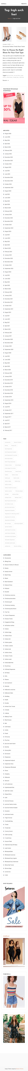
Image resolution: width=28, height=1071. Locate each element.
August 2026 (8, 133)
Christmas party (8, 471)
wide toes (21, 77)
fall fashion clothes (9, 625)
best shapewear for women (11, 455)
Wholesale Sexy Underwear (11, 861)
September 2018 (9, 400)
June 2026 (7, 137)
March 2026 (8, 147)
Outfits (6, 730)
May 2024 (7, 201)
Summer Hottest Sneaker (11, 807)
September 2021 (9, 309)
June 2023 (7, 238)
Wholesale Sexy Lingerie (11, 858)
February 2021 (8, 332)
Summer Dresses (9, 801)
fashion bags (8, 632)
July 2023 (7, 234)
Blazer (6, 578)
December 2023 (9, 218)
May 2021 (7, 322)
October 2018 (8, 396)
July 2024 (7, 194)
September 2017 (9, 413)
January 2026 (8, 153)
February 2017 (8, 430)
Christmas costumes (10, 595)
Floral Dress (8, 666)
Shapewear (8, 757)
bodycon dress (8, 465)
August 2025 (8, 167)
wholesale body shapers (10, 536)
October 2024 (8, 184)
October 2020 (8, 346)
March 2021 (8, 329)
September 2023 (9, 228)
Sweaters (7, 811)
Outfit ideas (8, 726)
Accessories (6, 46)
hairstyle (7, 494)
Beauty (6, 445)
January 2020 (8, 376)
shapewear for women (10, 517)
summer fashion (8, 526)
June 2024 (7, 197)
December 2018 (9, 390)
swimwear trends (9, 814)
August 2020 (8, 352)
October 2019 (8, 386)
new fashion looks (9, 504)
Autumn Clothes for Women (12, 564)
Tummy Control (9, 831)
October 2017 (8, 410)
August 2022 (8, 272)
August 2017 (8, 417)
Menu (4, 3)
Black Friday (8, 575)
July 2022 (7, 275)
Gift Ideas (7, 672)
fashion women (8, 491)
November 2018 (9, 393)
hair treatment (8, 682)
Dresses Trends (9, 618)
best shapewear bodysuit (10, 452)
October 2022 (8, 265)
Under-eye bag (8, 834)
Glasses (7, 679)
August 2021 (8, 312)
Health (6, 699)
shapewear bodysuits (10, 510)
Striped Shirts (8, 794)
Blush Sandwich (9, 581)
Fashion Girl (7, 639)
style (6, 797)
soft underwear (9, 784)
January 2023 (8, 255)
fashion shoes (8, 652)
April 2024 (7, 204)
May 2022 (7, 282)
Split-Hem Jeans (9, 790)
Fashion (7, 629)
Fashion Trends (13, 46)
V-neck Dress (8, 838)
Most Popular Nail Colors (10, 500)
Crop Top (7, 612)
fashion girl (7, 478)
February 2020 (8, 373)
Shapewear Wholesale (10, 767)
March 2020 (8, 369)
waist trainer (8, 848)
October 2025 (8, 164)
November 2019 (9, 383)
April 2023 (7, 245)
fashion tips (17, 481)
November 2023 (9, 221)
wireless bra (7, 546)
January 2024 (8, 214)
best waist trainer (9, 458)
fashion (6, 474)
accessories (7, 442)
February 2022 (8, 292)
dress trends (18, 471)
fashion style (16, 478)
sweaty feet (15, 77)
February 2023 (8, 251)
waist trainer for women (10, 530)
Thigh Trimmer (8, 817)
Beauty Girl (13, 445)
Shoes (19, 46)
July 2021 (7, 315)
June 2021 (7, 319)
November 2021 (9, 302)
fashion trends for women (10, 487)
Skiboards (7, 777)
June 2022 (7, 278)
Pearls (6, 733)
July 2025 (7, 170)
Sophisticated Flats (9, 787)
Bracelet (7, 591)
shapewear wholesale (10, 520)
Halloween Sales (9, 693)
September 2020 (9, 349)
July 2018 (7, 406)
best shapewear (8, 448)
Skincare (7, 780)
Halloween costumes (10, 689)
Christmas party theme (10, 608)
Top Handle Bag (9, 821)
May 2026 (7, 140)
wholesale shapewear (10, 539)
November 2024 (9, 180)
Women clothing (17, 546)
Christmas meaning (10, 605)
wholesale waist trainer (10, 543)
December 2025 (9, 157)
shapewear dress (9, 763)
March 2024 (8, 207)
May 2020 (7, 363)
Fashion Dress (8, 635)
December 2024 (9, 177)
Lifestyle (7, 709)
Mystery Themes (19, 1068)
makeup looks (8, 497)
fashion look (8, 649)
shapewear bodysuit (10, 760)
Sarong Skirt (8, 750)
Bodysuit (7, 588)
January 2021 (8, 336)
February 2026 (8, 150)
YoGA (6, 875)
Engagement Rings (9, 622)
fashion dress (15, 474)
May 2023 (7, 241)
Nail (6, 723)
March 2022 (8, 288)
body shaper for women (10, 468)
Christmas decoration (10, 598)
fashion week (8, 659)
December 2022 (9, 258)
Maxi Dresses (8, 720)
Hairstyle (7, 686)
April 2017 (7, 423)
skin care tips (8, 523)
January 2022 (8, 295)
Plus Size (7, 740)
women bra (7, 871)
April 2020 (7, 366)
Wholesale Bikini (9, 851)
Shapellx (6, 936)
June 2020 (7, 359)
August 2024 (8, 191)
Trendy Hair (7, 828)
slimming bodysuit (18, 523)
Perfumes (7, 736)
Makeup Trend (18, 497)
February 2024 (8, 211)
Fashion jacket (8, 642)
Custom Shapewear (10, 615)
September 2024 (9, 187)
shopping (7, 774)
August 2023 (8, 231)
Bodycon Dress (8, 585)
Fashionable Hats (9, 662)
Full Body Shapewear (10, 669)
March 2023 (8, 248)
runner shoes (9, 77)
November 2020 (9, 342)
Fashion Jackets (9, 645)
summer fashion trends (10, 804)
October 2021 (8, 305)
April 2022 (7, 285)
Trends (23, 46)
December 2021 (9, 299)
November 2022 (9, 261)
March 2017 (8, 427)
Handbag (7, 696)
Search (23, 3)
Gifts (6, 676)
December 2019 (9, 379)
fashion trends (8, 484)
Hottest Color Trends (10, 706)
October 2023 (8, 224)
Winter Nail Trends (9, 865)
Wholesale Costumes (10, 855)
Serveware (7, 753)
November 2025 (9, 160)
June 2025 (7, 174)
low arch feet (17, 75)
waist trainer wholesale (10, 533)
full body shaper (19, 491)
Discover (5, 80)
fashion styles (8, 481)
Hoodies (7, 703)
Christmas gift (8, 602)
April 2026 (7, 143)
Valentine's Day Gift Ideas (11, 844)
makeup (7, 713)
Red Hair (7, 747)
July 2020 (7, 356)
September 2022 (9, 268)
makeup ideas (15, 494)
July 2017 (7, 420)
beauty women (8, 571)
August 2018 (8, 403)
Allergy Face (8, 561)
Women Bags (8, 868)
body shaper (18, 465)
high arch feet (10, 75)
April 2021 (7, 325)
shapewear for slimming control (12, 513)
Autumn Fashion (17, 442)
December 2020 (9, 339)
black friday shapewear (10, 461)
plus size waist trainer (10, 507)
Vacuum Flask (8, 841)
